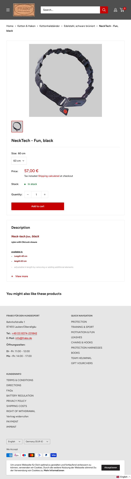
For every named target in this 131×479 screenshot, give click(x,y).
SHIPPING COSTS (16, 406)
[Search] (104, 9)
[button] (123, 477)
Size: (18, 153)
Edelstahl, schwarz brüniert (79, 25)
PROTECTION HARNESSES (86, 347)
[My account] (115, 10)
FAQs (9, 390)
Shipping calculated (48, 176)
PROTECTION (79, 321)
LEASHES (76, 337)
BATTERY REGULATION (20, 395)
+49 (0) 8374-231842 (24, 333)
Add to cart (37, 206)
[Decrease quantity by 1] (27, 194)
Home (9, 25)
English (11, 441)
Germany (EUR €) (34, 441)
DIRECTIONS (13, 385)
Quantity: (16, 194)
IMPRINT (11, 426)
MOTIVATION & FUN (83, 332)
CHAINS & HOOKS (82, 342)
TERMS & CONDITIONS (19, 380)
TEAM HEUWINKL (81, 358)
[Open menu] (8, 10)
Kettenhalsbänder (49, 25)
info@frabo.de (23, 338)
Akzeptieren (110, 467)
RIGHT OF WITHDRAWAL (20, 411)
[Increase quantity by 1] (44, 194)
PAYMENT (12, 421)
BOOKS (75, 352)
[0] (122, 10)
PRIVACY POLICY (16, 400)
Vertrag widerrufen (17, 416)
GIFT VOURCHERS (82, 363)
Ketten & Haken (26, 25)
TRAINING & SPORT (82, 326)
